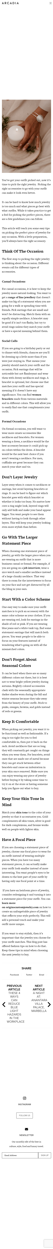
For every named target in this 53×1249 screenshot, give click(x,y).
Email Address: (11, 1155)
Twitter (29, 975)
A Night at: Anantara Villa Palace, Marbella (39, 998)
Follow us (24, 1115)
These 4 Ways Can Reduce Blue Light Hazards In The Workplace (15, 1004)
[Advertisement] (26, 74)
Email (41, 975)
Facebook (14, 975)
